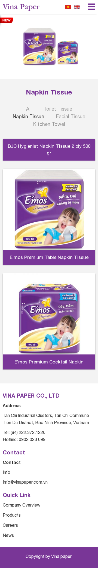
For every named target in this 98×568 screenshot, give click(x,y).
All (29, 109)
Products (12, 515)
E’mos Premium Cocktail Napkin (49, 362)
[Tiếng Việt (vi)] (68, 7)
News (8, 535)
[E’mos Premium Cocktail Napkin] (49, 313)
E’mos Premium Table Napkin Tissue (49, 257)
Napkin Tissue (28, 116)
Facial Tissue (70, 116)
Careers (10, 525)
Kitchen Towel (49, 124)
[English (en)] (77, 7)
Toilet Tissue (58, 109)
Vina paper (62, 556)
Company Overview (21, 504)
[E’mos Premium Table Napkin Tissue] (49, 209)
